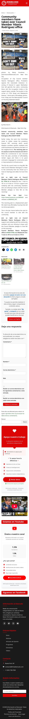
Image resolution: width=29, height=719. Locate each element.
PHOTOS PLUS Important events (6, 266)
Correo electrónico (9, 370)
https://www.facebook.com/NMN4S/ (12, 197)
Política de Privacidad (14, 712)
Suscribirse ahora (15, 578)
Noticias (8, 638)
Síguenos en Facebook (14, 592)
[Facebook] (4, 623)
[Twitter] (8, 623)
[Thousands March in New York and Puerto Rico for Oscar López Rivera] (19, 261)
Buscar (3, 419)
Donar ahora (15, 480)
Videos (8, 651)
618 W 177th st (11, 232)
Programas (9, 644)
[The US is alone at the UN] (6, 277)
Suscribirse (14, 695)
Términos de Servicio (10, 714)
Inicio (3, 13)
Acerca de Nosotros (15, 716)
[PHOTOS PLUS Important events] (6, 261)
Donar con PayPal (14, 319)
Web (4, 378)
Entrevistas (9, 648)
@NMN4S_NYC (12, 199)
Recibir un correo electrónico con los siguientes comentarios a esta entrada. (14, 391)
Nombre (6, 362)
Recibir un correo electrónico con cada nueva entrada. (13, 399)
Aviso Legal (21, 714)
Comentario (7, 342)
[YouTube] (17, 623)
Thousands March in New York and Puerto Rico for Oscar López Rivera (19, 268)
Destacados (10, 13)
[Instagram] (13, 623)
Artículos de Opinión (12, 641)
